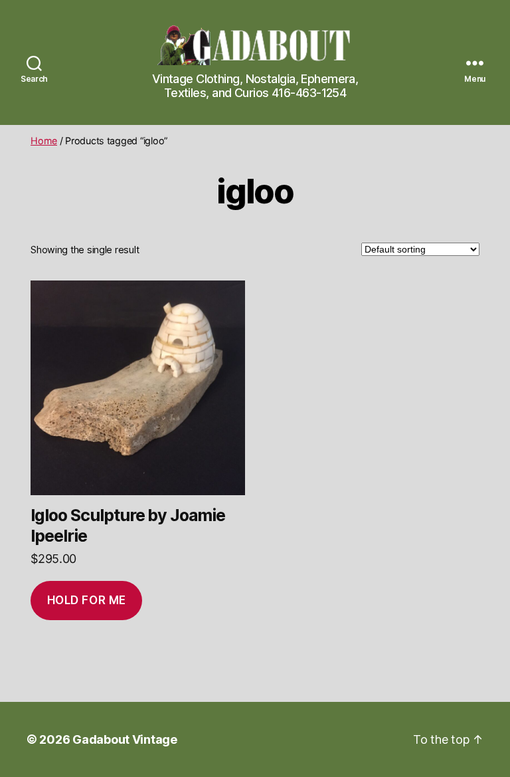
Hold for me (86, 600)
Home (44, 140)
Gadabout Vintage (124, 739)
